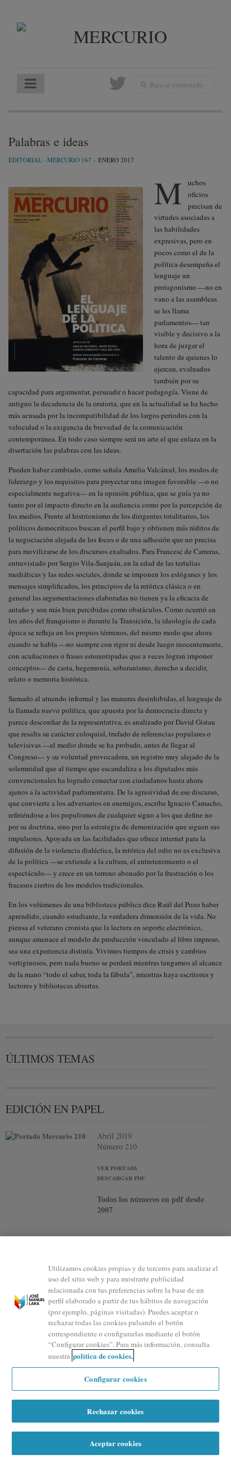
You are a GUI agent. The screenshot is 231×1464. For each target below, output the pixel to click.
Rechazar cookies (115, 1411)
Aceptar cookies (115, 1443)
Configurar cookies (115, 1378)
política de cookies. (103, 1355)
